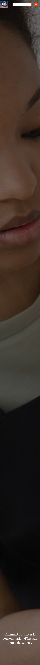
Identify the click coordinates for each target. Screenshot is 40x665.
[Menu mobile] (36, 4)
